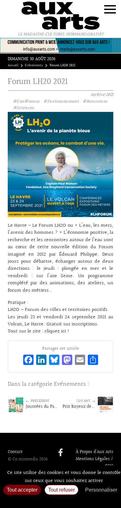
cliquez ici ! (57, 331)
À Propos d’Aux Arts (94, 452)
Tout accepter (22, 490)
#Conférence (26, 101)
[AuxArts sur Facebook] (60, 453)
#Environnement (61, 101)
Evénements (34, 65)
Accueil (13, 65)
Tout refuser (61, 490)
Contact (15, 452)
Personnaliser (101, 490)
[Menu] (110, 9)
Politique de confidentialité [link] (60, 500)
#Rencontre (95, 101)
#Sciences (23, 108)
